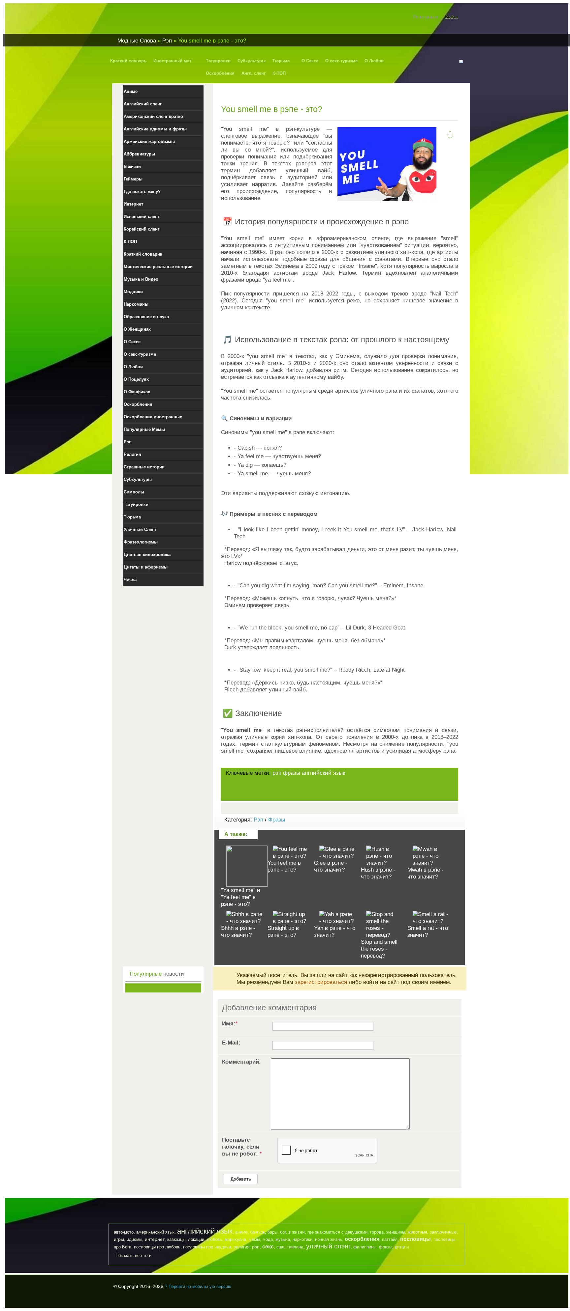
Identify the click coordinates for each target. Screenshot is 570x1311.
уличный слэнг (328, 1246)
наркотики (302, 1239)
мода (268, 1239)
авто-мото (124, 1232)
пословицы (415, 1239)
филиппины (364, 1246)
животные (417, 1232)
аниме (241, 1232)
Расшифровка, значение (153, 21)
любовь (214, 1239)
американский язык (155, 1232)
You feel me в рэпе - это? (284, 866)
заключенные (443, 1232)
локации (196, 1239)
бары (272, 1232)
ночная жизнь (328, 1239)
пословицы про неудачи (207, 1246)
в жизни (296, 1232)
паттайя (389, 1239)
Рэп (258, 820)
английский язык (323, 773)
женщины (395, 1232)
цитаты (402, 1246)
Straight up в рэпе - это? (283, 931)
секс (268, 1246)
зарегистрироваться (321, 982)
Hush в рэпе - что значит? (378, 873)
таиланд (295, 1246)
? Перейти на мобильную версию (198, 1286)
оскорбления (362, 1239)
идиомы (134, 1239)
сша (280, 1246)
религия (241, 1246)
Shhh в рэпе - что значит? (238, 931)
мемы (254, 1239)
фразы (291, 773)
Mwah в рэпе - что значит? (425, 873)
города (377, 1232)
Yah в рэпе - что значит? (334, 931)
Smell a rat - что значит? (427, 931)
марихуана (235, 1239)
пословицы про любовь (157, 1246)
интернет (155, 1239)
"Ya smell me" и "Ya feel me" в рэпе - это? (240, 897)
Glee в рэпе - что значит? (330, 866)
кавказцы (176, 1239)
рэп (276, 773)
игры (119, 1239)
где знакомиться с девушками (337, 1232)
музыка (282, 1239)
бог (283, 1232)
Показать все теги (133, 1255)
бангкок (257, 1232)
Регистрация (425, 16)
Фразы (276, 820)
